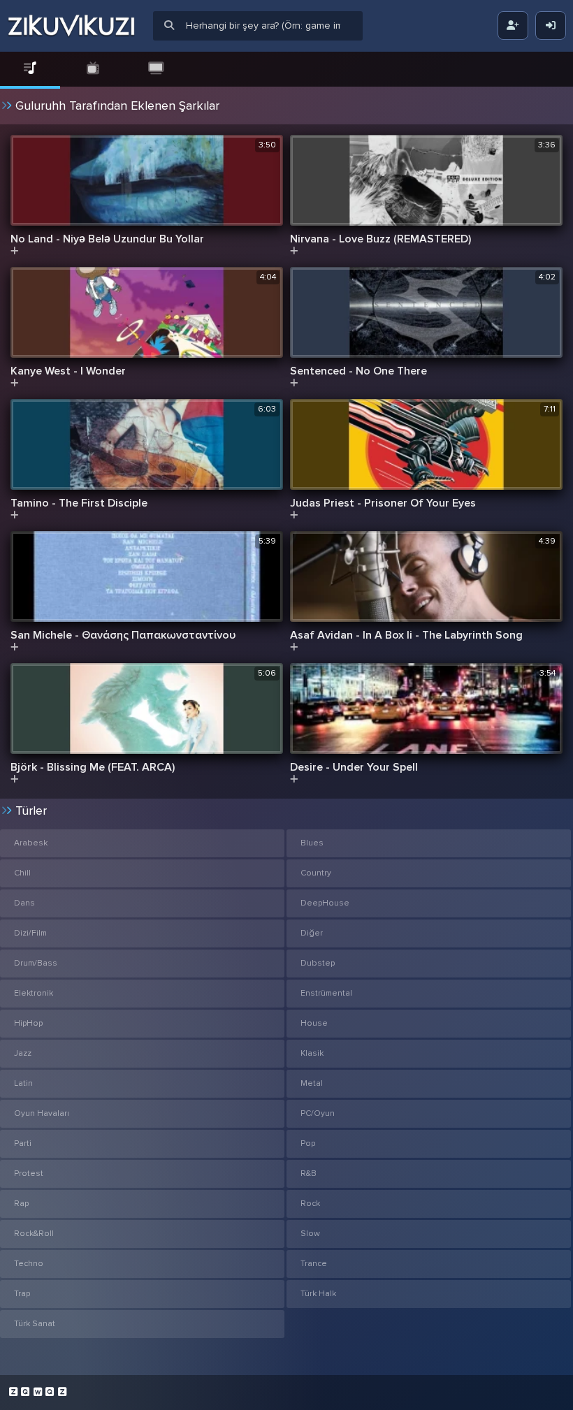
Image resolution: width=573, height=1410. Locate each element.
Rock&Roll (34, 1233)
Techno (28, 1263)
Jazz (22, 1053)
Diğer (311, 933)
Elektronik (33, 993)
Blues (312, 843)
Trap (22, 1293)
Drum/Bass (35, 963)
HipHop (28, 1023)
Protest (28, 1173)
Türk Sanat (34, 1323)
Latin (23, 1083)
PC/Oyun (317, 1113)
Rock (310, 1203)
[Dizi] (93, 69)
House (314, 1023)
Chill (22, 873)
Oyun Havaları (41, 1113)
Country (315, 873)
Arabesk (31, 843)
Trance (313, 1263)
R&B (308, 1173)
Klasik (312, 1053)
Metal (311, 1083)
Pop (307, 1143)
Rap (21, 1203)
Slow (310, 1233)
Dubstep (317, 963)
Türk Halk (318, 1293)
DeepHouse (324, 903)
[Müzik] (30, 69)
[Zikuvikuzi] (71, 26)
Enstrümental (326, 993)
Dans (24, 903)
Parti (22, 1143)
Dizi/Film (30, 933)
